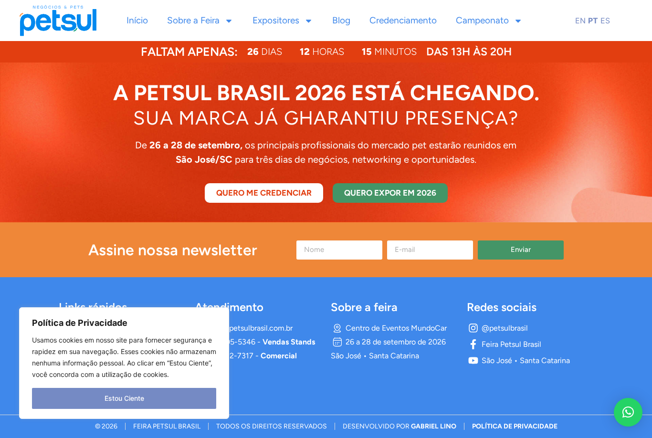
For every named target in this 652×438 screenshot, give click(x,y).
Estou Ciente (124, 398)
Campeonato (482, 20)
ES (605, 20)
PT (593, 20)
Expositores (275, 20)
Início (137, 20)
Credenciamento (403, 20)
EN (580, 20)
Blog (341, 20)
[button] (628, 412)
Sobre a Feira (193, 20)
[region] (124, 363)
